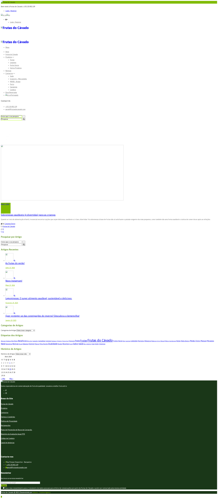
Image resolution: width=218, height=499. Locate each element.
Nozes (20, 344)
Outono (31, 344)
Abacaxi (3, 341)
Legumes (13, 63)
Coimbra (13, 90)
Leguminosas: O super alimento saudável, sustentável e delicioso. (38, 298)
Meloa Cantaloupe (170, 341)
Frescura (72, 341)
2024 (7, 136)
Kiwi (124, 341)
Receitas (66, 344)
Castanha (35, 341)
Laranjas (127, 341)
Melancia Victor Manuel (158, 341)
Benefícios (22, 341)
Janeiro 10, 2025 (10, 320)
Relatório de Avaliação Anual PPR (13, 434)
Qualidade (52, 344)
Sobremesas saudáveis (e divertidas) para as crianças (28, 215)
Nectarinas (9, 344)
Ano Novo (14, 341)
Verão (97, 344)
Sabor (75, 344)
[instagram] (6, 393)
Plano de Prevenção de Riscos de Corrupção (16, 430)
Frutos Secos (14, 65)
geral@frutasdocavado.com (15, 109)
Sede (12, 76)
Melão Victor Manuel (198, 341)
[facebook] (5, 390)
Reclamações (5, 425)
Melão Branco (185, 341)
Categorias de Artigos (8, 330)
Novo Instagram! (13, 280)
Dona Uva (65, 341)
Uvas (93, 344)
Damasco (54, 341)
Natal (3, 344)
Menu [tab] (7, 47)
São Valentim (87, 344)
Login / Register (11, 11)
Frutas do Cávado (11, 54)
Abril (7, 139)
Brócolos (29, 341)
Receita (60, 344)
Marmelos (141, 341)
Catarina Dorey (10, 224)
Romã (71, 344)
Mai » (11, 379)
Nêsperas (25, 344)
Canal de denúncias (7, 443)
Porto (12, 84)
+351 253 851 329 (11, 107)
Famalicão (13, 87)
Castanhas (41, 341)
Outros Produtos (16, 68)
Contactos (9, 73)
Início (7, 52)
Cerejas (48, 341)
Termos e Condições (8, 417)
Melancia (147, 341)
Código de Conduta (7, 438)
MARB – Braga (15, 82)
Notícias (8, 71)
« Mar (3, 379)
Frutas (12, 60)
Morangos (210, 341)
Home (7, 134)
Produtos (8, 57)
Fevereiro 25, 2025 (11, 303)
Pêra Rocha (44, 344)
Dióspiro (59, 341)
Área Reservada (11, 92)
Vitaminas (102, 344)
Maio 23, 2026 (10, 285)
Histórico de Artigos (8, 354)
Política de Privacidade (9, 421)
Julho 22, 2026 (10, 268)
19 (10, 369)
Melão (178, 341)
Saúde (81, 344)
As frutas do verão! (15, 263)
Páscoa (37, 344)
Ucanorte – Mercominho (18, 79)
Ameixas (8, 341)
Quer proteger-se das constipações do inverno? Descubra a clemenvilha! (42, 316)
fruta (77, 340)
